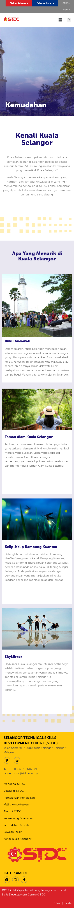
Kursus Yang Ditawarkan (19, 818)
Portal (68, 903)
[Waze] (17, 760)
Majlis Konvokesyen (16, 804)
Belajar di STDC (14, 791)
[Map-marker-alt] (7, 760)
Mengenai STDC (14, 784)
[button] (66, 9)
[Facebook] (7, 879)
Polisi (57, 903)
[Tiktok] (24, 879)
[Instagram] (15, 879)
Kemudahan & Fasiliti (17, 825)
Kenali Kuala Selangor (17, 839)
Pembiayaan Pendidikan (19, 797)
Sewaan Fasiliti (13, 832)
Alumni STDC (12, 811)
